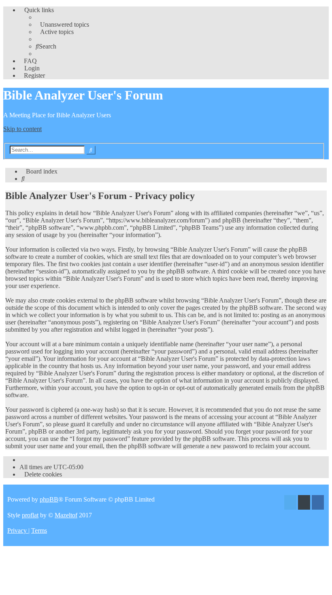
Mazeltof (66, 515)
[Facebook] (318, 503)
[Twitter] (290, 503)
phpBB (49, 499)
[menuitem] (62, 24)
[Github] (304, 503)
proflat (30, 515)
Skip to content (22, 128)
